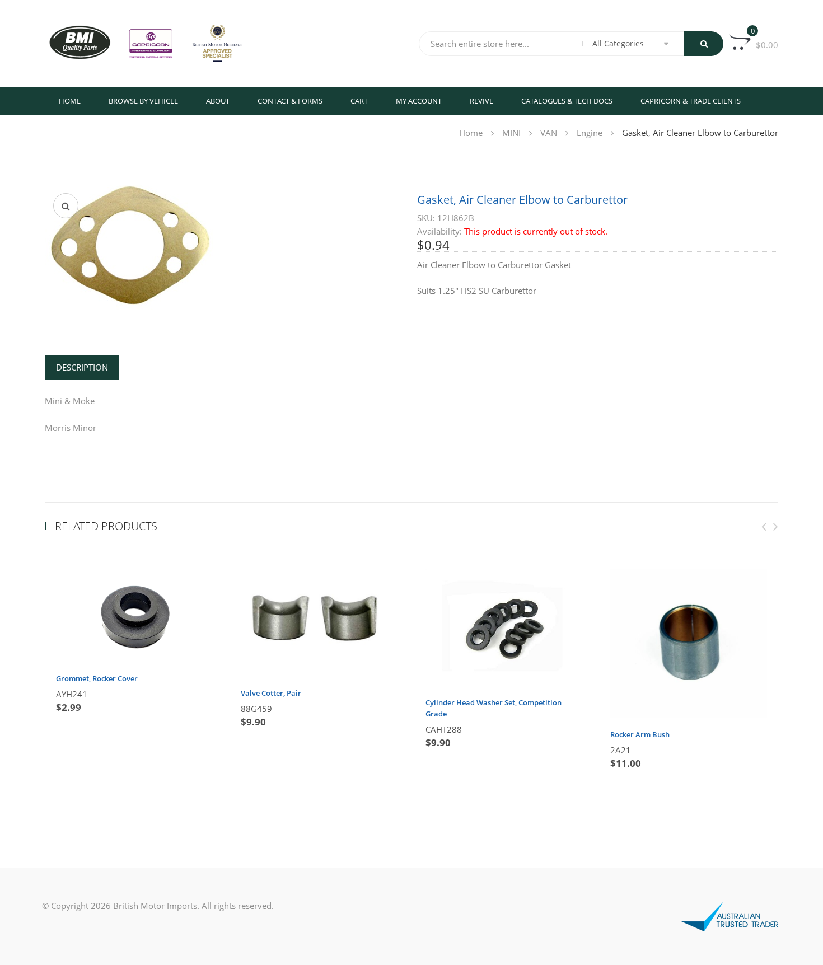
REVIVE (481, 101)
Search (703, 43)
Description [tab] (82, 367)
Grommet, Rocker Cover (97, 678)
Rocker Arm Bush (640, 734)
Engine (589, 132)
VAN (548, 132)
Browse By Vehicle (143, 101)
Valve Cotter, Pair (271, 693)
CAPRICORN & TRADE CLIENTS (690, 101)
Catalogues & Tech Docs (566, 101)
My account (419, 101)
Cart (359, 101)
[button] (65, 205)
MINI (511, 132)
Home (70, 101)
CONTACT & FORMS (290, 101)
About (218, 101)
